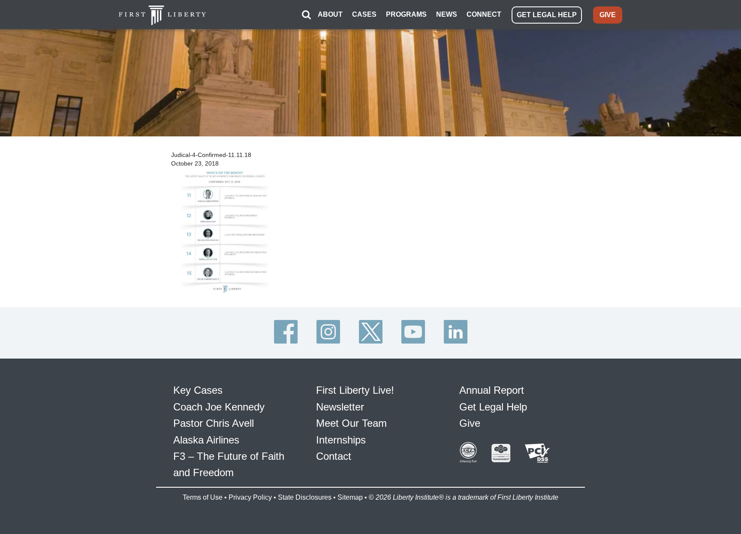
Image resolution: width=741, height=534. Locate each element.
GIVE (607, 14)
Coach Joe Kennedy (219, 407)
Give (469, 423)
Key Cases (198, 390)
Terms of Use (203, 497)
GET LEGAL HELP (547, 14)
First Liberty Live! (355, 390)
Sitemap (350, 497)
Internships (341, 440)
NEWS (446, 14)
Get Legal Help (493, 407)
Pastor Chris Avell (213, 423)
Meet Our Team (351, 423)
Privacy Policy (250, 497)
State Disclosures (304, 497)
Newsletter (340, 407)
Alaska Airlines (206, 440)
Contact (333, 456)
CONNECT (484, 14)
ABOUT (330, 14)
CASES (364, 14)
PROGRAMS (406, 14)
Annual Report (491, 390)
